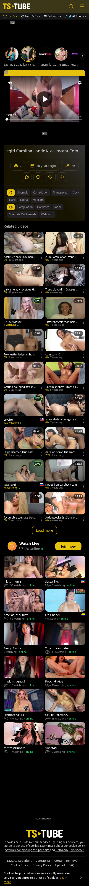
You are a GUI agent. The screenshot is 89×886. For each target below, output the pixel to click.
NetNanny (61, 850)
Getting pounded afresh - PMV (19, 387)
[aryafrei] (24, 409)
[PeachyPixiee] (65, 672)
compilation (40, 192)
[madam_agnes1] (24, 672)
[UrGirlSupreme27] (65, 705)
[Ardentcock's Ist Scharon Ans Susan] (65, 507)
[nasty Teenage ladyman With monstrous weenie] (24, 247)
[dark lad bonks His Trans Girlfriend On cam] (65, 442)
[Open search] (71, 6)
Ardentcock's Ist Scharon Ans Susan (60, 517)
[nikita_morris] (24, 572)
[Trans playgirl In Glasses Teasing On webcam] (65, 279)
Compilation (25, 207)
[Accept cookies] (81, 878)
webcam (38, 200)
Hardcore (43, 207)
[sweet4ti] (65, 738)
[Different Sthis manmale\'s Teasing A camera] (65, 312)
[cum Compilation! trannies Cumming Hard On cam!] (65, 247)
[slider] (44, 119)
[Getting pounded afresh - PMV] (24, 377)
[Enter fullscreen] (80, 115)
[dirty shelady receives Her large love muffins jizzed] (24, 279)
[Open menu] (82, 6)
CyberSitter (77, 850)
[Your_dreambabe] (65, 639)
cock (76, 192)
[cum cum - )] (65, 344)
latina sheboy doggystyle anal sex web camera (61, 419)
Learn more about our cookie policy (62, 846)
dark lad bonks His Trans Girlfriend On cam (61, 452)
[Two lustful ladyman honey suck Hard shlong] (24, 344)
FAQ (71, 865)
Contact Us (43, 861)
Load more (44, 530)
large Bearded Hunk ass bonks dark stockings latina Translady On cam (20, 452)
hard (12, 200)
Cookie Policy (20, 865)
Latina (58, 207)
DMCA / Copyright (19, 861)
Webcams (47, 214)
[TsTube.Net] (16, 6)
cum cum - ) (52, 354)
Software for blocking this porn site (27, 850)
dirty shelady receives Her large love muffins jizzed (20, 289)
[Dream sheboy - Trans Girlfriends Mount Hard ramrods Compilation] (65, 377)
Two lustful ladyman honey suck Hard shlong (20, 354)
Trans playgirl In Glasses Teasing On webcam (61, 289)
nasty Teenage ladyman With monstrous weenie (20, 257)
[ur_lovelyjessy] (24, 312)
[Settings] (80, 82)
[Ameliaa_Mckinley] (24, 605)
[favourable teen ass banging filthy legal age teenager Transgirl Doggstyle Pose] (24, 507)
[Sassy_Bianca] (24, 639)
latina (24, 200)
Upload (60, 865)
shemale (23, 192)
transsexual (60, 192)
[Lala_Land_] (24, 474)
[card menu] (41, 258)
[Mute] (10, 82)
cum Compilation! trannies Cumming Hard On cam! (61, 257)
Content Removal (66, 861)
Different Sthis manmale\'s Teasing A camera (60, 322)
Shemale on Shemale (23, 214)
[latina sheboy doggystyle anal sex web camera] (65, 409)
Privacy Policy (42, 865)
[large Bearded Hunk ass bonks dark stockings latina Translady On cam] (24, 442)
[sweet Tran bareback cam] (65, 474)
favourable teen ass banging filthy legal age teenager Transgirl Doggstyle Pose (20, 517)
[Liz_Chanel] (65, 605)
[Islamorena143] (24, 705)
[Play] (44, 99)
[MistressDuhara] (24, 738)
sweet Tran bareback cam (61, 484)
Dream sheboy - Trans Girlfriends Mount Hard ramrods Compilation (61, 387)
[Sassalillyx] (65, 572)
